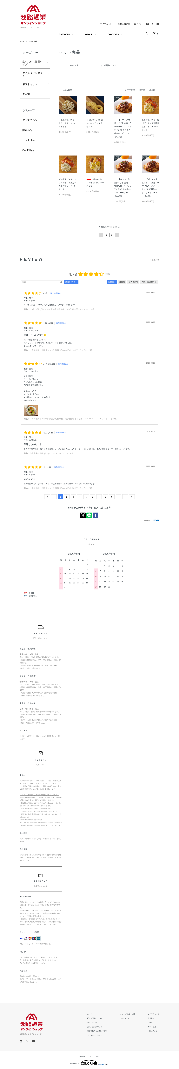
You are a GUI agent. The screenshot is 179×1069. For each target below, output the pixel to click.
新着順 (152, 89)
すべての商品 (29, 120)
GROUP (88, 34)
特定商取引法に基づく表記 (97, 1031)
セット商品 (33, 41)
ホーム (22, 41)
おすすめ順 (130, 89)
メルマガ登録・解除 (127, 1014)
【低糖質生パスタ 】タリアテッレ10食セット (67, 123)
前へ (101, 235)
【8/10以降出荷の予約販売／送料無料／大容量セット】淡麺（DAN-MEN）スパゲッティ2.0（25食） (74, 419)
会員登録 (151, 1018)
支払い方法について (94, 1026)
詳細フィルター (71, 282)
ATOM (127, 1018)
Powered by (74, 1063)
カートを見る (153, 1026)
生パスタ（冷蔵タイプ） (32, 74)
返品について (92, 1022)
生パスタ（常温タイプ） (32, 63)
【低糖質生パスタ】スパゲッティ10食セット (95, 123)
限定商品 (27, 130)
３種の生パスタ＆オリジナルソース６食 (95, 182)
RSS (121, 1018)
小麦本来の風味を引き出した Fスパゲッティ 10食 (51, 453)
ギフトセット (29, 84)
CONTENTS (113, 34)
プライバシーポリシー (95, 1035)
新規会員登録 (124, 24)
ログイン (138, 24)
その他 (26, 93)
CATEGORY (64, 34)
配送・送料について (94, 1018)
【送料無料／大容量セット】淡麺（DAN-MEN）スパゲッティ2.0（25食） (62, 350)
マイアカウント (107, 24)
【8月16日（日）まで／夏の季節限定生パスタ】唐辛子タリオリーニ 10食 (62, 309)
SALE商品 (28, 150)
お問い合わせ (153, 1031)
